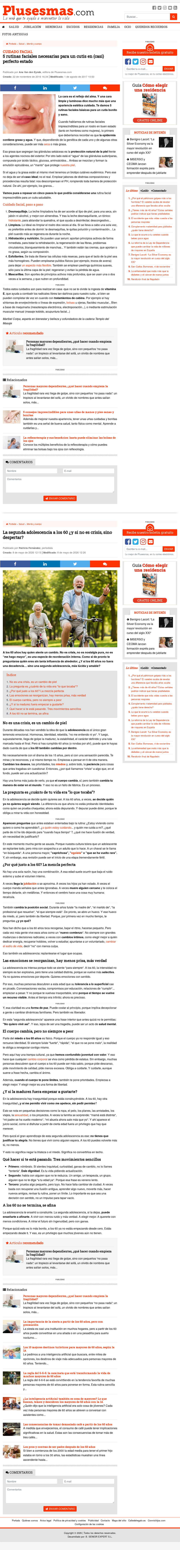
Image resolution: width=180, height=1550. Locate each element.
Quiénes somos (30, 1520)
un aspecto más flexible (36, 265)
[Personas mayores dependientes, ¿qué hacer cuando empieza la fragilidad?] (14, 346)
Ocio (127, 27)
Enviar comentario (61, 498)
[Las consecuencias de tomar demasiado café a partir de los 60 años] (11, 1429)
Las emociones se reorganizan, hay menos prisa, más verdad (47, 695)
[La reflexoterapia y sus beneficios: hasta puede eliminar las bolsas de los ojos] (11, 442)
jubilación (30, 883)
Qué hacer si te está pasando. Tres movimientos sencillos (45, 709)
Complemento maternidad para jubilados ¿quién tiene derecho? (151, 228)
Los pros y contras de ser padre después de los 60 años (59, 1447)
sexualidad (21, 1115)
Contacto (105, 1520)
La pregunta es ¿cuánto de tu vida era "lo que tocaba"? (43, 686)
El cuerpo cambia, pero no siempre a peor (35, 700)
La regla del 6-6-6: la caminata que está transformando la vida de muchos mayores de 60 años (66, 1374)
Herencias (53, 27)
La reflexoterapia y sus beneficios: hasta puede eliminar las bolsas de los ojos (69, 439)
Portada (12, 43)
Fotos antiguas (15, 34)
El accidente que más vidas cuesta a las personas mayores (152, 220)
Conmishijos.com (156, 1520)
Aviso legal (45, 1520)
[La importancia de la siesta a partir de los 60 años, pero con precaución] (11, 1326)
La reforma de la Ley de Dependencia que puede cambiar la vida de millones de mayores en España (150, 246)
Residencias (93, 27)
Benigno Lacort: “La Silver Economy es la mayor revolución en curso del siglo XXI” (151, 258)
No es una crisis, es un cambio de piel (33, 682)
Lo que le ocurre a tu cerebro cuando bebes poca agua (149, 236)
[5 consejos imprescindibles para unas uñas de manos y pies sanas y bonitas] (11, 417)
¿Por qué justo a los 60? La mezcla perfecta (36, 691)
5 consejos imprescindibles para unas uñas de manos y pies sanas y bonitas (68, 413)
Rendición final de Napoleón (145, 279)
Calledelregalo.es (137, 1520)
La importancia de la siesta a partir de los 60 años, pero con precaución (63, 1323)
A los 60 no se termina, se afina (29, 713)
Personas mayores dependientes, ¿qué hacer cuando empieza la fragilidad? (68, 343)
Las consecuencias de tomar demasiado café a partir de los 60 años (67, 1424)
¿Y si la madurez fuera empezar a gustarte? (36, 704)
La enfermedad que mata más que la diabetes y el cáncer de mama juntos (150, 272)
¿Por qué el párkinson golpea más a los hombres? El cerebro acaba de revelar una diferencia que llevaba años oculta (151, 201)
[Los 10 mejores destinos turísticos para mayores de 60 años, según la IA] (11, 1352)
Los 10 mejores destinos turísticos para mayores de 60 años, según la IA (68, 1348)
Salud (14, 27)
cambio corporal (37, 1059)
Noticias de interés (150, 132)
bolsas (70, 302)
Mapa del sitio (119, 1520)
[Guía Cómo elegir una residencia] (150, 103)
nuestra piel (67, 165)
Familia (113, 27)
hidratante (14, 220)
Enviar (168, 68)
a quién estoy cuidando (56, 827)
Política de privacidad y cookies (69, 1520)
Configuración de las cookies (89, 1524)
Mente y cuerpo (34, 43)
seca (47, 144)
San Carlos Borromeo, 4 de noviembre (150, 266)
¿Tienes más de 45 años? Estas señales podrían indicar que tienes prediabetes (152, 211)
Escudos (73, 27)
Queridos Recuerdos (151, 27)
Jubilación (32, 27)
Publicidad (93, 1520)
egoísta (76, 853)
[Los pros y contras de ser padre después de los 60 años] (11, 1451)
